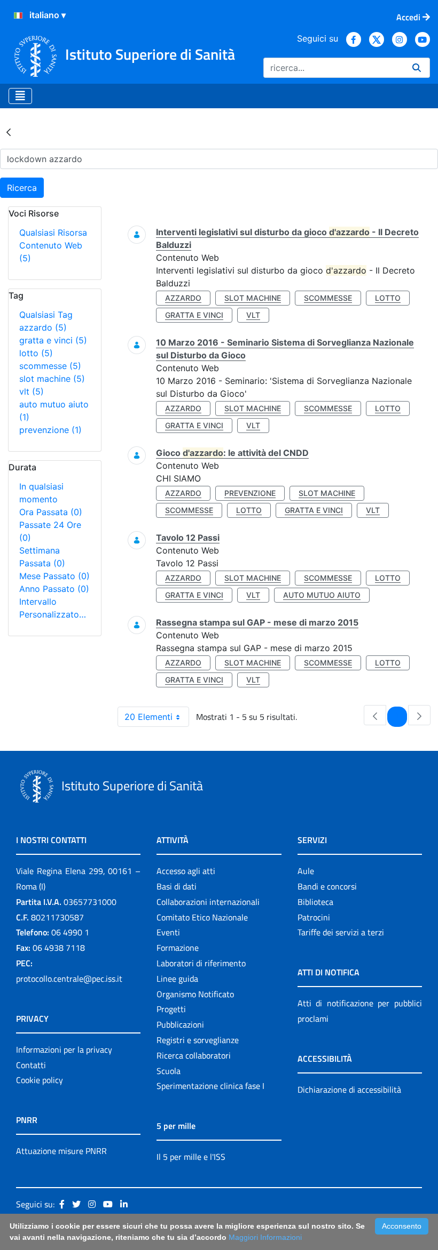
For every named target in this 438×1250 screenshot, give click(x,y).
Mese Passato (54, 576)
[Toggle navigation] (20, 96)
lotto (36, 353)
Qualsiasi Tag (46, 314)
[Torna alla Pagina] (8, 131)
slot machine (52, 378)
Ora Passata (50, 512)
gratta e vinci (53, 340)
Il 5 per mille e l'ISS (191, 1156)
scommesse (50, 365)
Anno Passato (54, 588)
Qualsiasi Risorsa (53, 232)
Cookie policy (39, 1079)
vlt (31, 391)
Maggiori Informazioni (265, 1237)
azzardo (43, 327)
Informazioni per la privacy (64, 1049)
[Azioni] (18, 15)
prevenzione (50, 429)
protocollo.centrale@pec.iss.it (69, 978)
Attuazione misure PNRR (61, 1150)
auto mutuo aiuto (322, 594)
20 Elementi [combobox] (148, 716)
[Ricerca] (416, 67)
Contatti (31, 1065)
